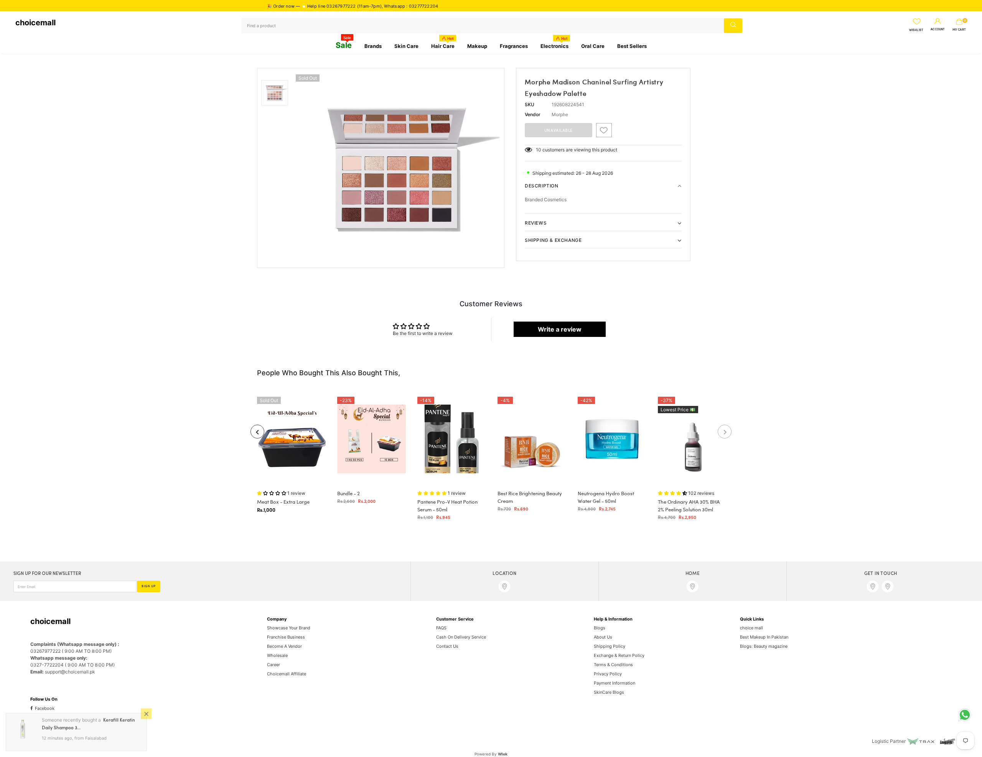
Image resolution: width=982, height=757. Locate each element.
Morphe (560, 114)
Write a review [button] (560, 329)
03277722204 (399, 6)
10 (538, 150)
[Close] (146, 713)
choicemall (35, 22)
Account (938, 29)
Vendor (532, 114)
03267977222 (316, 6)
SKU (529, 104)
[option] (398, 168)
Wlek (502, 754)
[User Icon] (937, 21)
